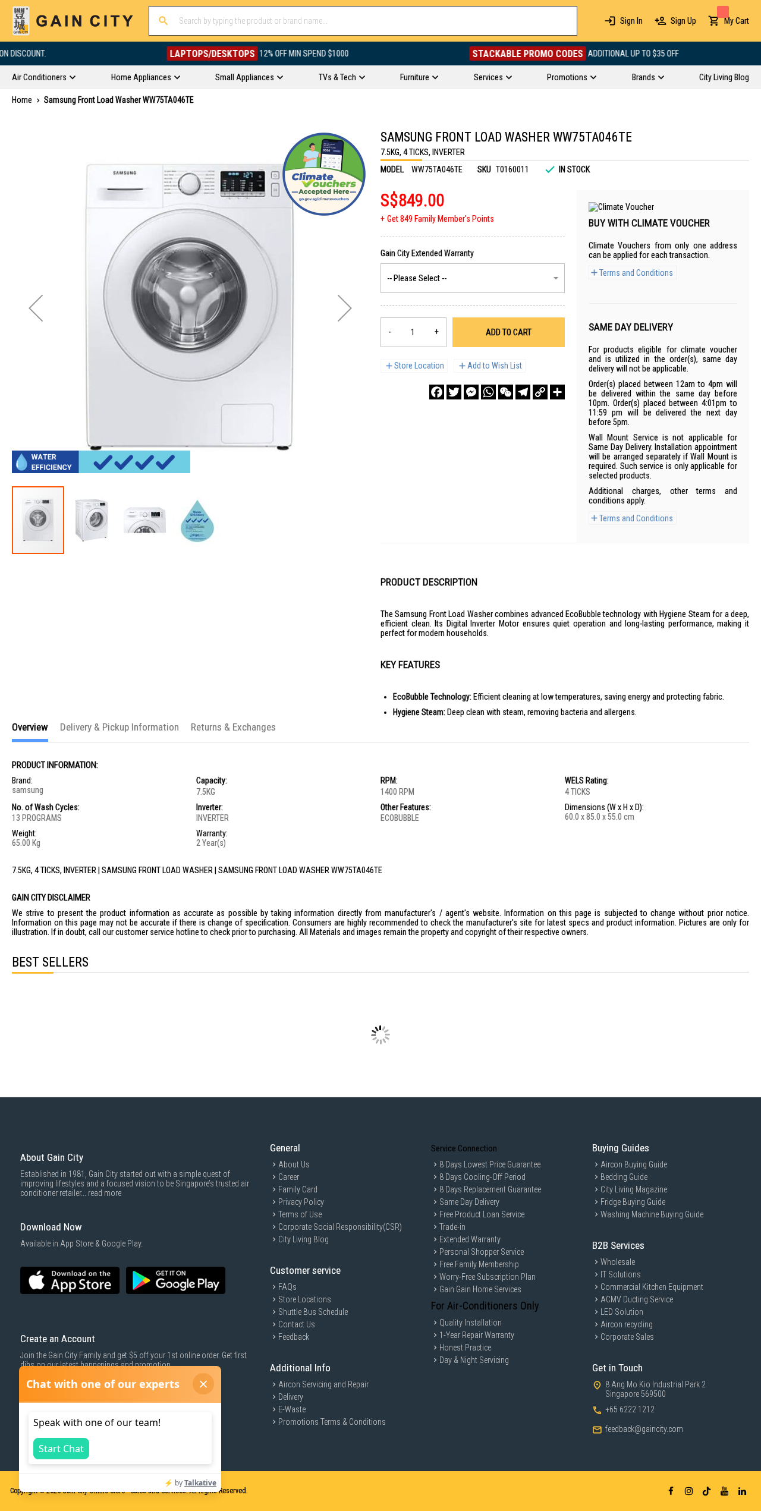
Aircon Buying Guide (633, 1164)
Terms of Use (300, 1214)
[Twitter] (453, 392)
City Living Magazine (633, 1189)
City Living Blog (303, 1239)
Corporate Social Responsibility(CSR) (340, 1227)
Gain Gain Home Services (480, 1289)
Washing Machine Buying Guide (651, 1214)
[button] (35, 308)
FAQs (287, 1287)
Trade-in (452, 1227)
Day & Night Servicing (474, 1360)
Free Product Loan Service (481, 1214)
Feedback (293, 1337)
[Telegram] (522, 392)
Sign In (631, 21)
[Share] (557, 392)
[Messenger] (471, 392)
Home (22, 100)
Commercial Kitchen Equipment (651, 1287)
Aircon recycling (626, 1324)
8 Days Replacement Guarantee (490, 1189)
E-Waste (292, 1409)
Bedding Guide (623, 1177)
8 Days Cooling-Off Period (482, 1177)
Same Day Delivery (469, 1202)
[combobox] (363, 21)
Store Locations (304, 1299)
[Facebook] (436, 392)
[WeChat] (505, 392)
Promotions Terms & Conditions (332, 1422)
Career (288, 1177)
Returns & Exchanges (233, 727)
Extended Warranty (470, 1239)
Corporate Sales (627, 1337)
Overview (30, 727)
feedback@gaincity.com (644, 1429)
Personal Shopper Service (481, 1252)
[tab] (30, 731)
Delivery (290, 1397)
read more (104, 1193)
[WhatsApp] (488, 392)
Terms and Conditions (636, 273)
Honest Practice (465, 1347)
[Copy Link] (540, 392)
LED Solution (621, 1312)
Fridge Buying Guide (632, 1202)
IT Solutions (620, 1274)
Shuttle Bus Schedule (313, 1312)
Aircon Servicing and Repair (323, 1384)
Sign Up (683, 21)
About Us (294, 1164)
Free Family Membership (479, 1264)
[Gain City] (73, 21)
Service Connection (464, 1148)
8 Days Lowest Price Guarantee (489, 1164)
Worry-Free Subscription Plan (487, 1277)
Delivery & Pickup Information (119, 727)
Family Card (297, 1189)
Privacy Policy (301, 1202)
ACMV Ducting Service (636, 1299)
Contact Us (296, 1324)
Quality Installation (470, 1322)
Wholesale (617, 1262)
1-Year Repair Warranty (476, 1335)
